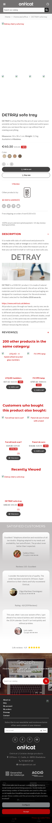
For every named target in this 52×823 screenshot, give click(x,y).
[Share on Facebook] (9, 206)
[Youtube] (37, 740)
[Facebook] (22, 740)
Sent (44, 730)
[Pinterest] (29, 740)
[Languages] (47, 3)
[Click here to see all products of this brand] (28, 192)
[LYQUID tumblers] (13, 363)
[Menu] (4, 3)
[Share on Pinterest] (13, 206)
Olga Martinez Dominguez (30, 591)
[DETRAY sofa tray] (13, 486)
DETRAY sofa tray (13, 501)
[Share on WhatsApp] (4, 206)
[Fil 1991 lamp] (38, 363)
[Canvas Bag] (13, 427)
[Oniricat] (26, 4)
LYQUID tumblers (13, 378)
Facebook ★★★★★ (27, 594)
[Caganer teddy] (38, 427)
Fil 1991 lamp (39, 378)
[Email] (18, 206)
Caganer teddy (39, 442)
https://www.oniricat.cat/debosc (16, 303)
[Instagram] (15, 740)
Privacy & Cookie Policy (41, 818)
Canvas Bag (13, 442)
